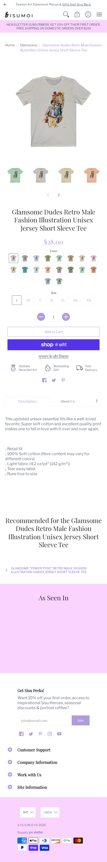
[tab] (27, 401)
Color (53, 251)
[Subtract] (41, 317)
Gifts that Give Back (76, 4)
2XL (75, 300)
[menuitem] (66, 14)
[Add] (66, 317)
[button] (4, 4)
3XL (89, 300)
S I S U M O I (26, 825)
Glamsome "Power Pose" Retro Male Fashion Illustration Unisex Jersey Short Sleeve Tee (49, 570)
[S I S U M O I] (18, 14)
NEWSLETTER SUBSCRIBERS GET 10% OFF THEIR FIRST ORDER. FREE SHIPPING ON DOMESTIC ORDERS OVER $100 (53, 26)
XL (63, 300)
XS (28, 300)
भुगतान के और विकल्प (53, 356)
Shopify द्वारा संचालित (30, 832)
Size (53, 293)
